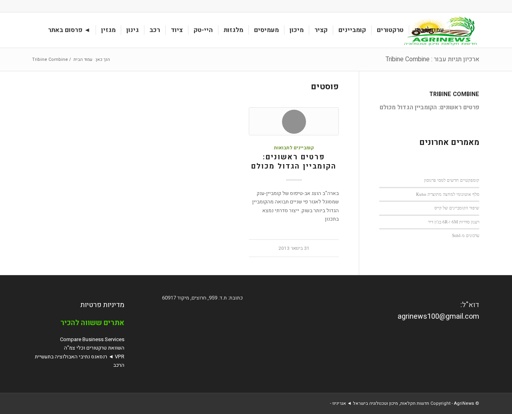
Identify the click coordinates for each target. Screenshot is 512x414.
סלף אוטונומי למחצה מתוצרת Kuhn (447, 194)
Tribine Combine (454, 94)
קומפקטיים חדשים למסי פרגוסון (451, 180)
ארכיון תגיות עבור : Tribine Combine (432, 59)
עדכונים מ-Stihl (465, 235)
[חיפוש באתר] (35, 30)
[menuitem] (429, 30)
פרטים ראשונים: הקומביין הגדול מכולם (293, 162)
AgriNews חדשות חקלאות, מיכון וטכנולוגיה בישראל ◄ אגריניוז (403, 403)
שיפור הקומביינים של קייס (456, 208)
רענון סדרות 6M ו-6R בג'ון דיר (453, 222)
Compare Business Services (92, 339)
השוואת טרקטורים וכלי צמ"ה (94, 348)
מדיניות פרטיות (102, 304)
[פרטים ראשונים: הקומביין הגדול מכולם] (293, 121)
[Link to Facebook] (35, 6)
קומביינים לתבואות (294, 148)
